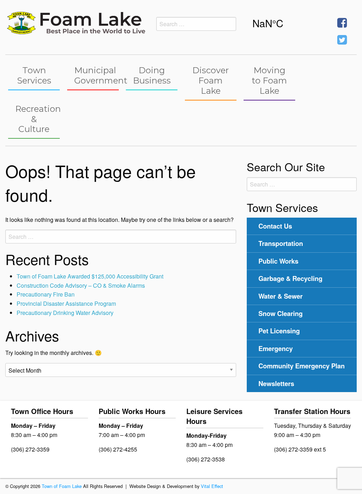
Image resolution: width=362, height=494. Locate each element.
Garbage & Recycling (290, 278)
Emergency (275, 348)
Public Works (278, 261)
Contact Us (275, 226)
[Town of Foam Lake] (75, 22)
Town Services (34, 75)
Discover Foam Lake (210, 80)
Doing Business (152, 75)
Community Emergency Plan (301, 365)
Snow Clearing (280, 313)
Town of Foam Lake (62, 486)
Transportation (280, 243)
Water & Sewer (280, 296)
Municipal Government (96, 75)
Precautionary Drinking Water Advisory (65, 313)
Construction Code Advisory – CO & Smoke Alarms (81, 285)
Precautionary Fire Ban (46, 294)
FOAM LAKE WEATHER (286, 23)
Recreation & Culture (37, 119)
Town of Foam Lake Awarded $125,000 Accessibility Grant (90, 276)
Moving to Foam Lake (269, 80)
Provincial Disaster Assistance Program (66, 303)
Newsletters (276, 383)
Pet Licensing (279, 330)
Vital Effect (212, 486)
